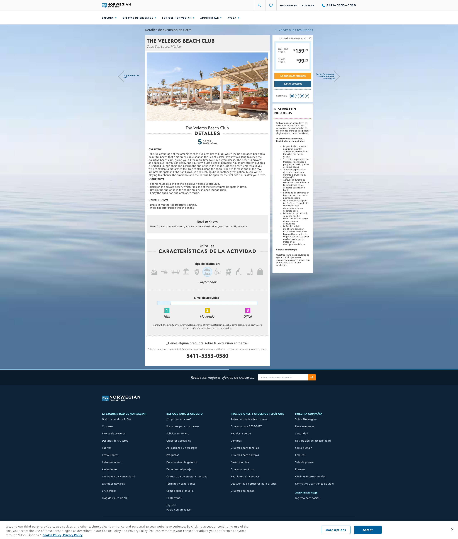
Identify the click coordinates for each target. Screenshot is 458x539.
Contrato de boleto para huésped (187, 476)
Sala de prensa (304, 462)
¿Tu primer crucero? (178, 419)
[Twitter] (302, 96)
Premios (300, 469)
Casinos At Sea (240, 462)
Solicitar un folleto (177, 433)
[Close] (452, 529)
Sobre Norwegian (306, 419)
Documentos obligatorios (182, 462)
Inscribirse (288, 5)
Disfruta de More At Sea (117, 419)
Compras (236, 440)
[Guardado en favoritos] (262, 116)
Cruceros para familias (245, 447)
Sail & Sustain (303, 447)
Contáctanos (174, 498)
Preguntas (172, 455)
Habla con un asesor (179, 509)
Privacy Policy (72, 535)
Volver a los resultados (295, 29)
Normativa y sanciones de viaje (314, 483)
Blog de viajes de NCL (115, 498)
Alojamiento (109, 469)
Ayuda (232, 17)
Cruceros (107, 426)
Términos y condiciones (181, 483)
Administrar (209, 17)
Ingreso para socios (307, 498)
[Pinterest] (307, 96)
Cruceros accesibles (178, 440)
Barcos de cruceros (114, 433)
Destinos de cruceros (115, 440)
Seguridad (301, 433)
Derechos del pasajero (180, 469)
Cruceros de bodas (242, 490)
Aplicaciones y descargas (182, 447)
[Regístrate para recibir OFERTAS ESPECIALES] (312, 377)
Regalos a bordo (241, 433)
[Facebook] (297, 96)
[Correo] (292, 96)
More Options (335, 530)
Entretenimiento (112, 462)
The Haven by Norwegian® (118, 476)
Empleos (300, 455)
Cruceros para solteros (245, 455)
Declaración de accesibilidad (313, 440)
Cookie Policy (52, 535)
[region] (229, 530)
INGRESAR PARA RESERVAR (293, 76)
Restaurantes (110, 455)
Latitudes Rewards (113, 483)
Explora (108, 17)
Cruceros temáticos (243, 469)
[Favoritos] (271, 5)
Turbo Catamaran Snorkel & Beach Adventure (325, 76)
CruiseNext (109, 490)
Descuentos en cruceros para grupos (254, 483)
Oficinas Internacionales (310, 476)
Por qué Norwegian (177, 17)
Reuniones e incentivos (245, 476)
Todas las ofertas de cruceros (249, 419)
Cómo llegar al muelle (180, 490)
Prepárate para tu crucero (182, 426)
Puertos (106, 447)
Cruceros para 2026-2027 (246, 426)
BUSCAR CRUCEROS (293, 83)
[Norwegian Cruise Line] (116, 5)
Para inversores (305, 426)
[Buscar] (259, 5)
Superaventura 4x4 (131, 76)
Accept (368, 530)
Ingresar (307, 5)
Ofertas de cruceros (138, 17)
